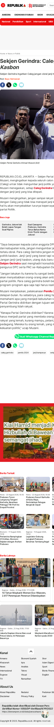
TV (1, 678)
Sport (28, 21)
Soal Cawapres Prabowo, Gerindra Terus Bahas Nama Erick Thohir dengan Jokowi (37, 229)
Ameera (3, 658)
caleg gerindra (7, 352)
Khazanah (4, 662)
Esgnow (3, 674)
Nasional (6, 21)
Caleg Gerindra (43, 188)
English (45, 674)
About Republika (7, 692)
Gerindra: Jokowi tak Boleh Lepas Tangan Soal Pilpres (12, 227)
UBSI (51, 21)
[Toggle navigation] (3, 5)
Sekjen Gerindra (10, 263)
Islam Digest (48, 662)
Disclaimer (5, 696)
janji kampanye (39, 352)
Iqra (23, 662)
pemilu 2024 (23, 352)
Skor (44, 658)
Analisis (24, 666)
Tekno (24, 670)
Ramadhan (26, 678)
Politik (17, 53)
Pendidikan (18, 21)
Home (2, 53)
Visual (24, 674)
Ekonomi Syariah (24, 14)
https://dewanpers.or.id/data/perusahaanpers (23, 711)
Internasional (39, 21)
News (10, 53)
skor (40, 14)
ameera (6, 14)
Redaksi (25, 692)
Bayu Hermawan (12, 79)
